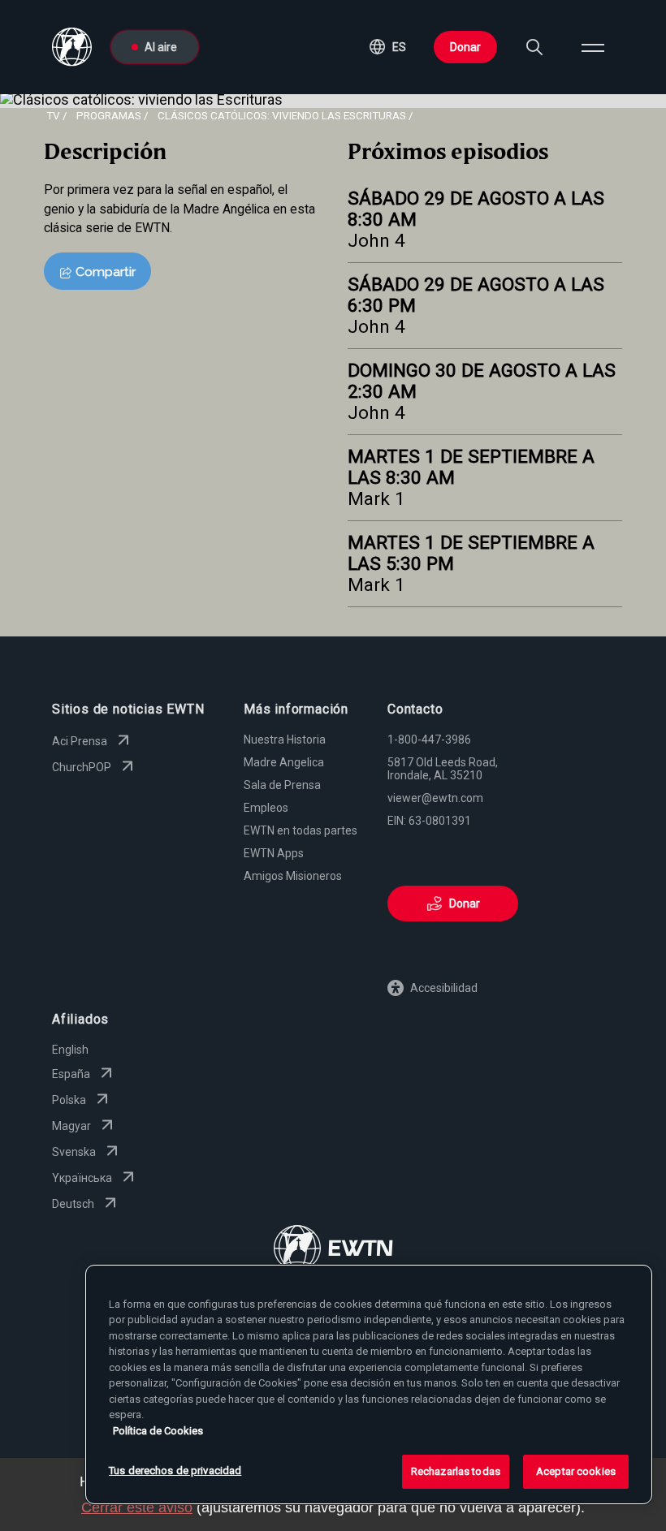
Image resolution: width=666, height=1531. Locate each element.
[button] (387, 47)
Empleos (266, 807)
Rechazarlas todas (455, 1471)
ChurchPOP (81, 767)
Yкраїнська (82, 1177)
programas (108, 115)
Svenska (74, 1151)
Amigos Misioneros (293, 875)
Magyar (71, 1125)
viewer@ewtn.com (435, 797)
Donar (465, 47)
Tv (53, 115)
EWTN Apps (274, 853)
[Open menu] (593, 47)
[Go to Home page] (333, 1249)
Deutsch (73, 1203)
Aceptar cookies (576, 1471)
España (71, 1073)
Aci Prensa (79, 741)
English (70, 1049)
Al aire (161, 47)
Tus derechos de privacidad (175, 1470)
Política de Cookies (158, 1431)
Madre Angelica (284, 762)
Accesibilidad (444, 987)
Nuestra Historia (285, 739)
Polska (69, 1099)
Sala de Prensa (282, 784)
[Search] (534, 47)
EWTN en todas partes (300, 830)
